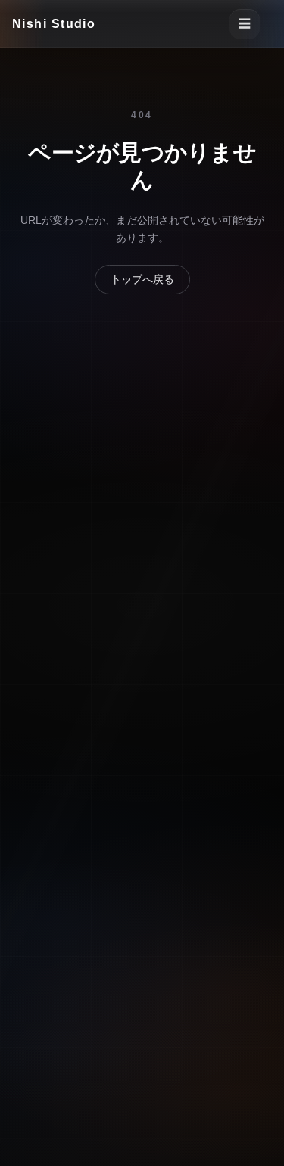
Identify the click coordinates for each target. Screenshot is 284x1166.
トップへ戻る (142, 279)
